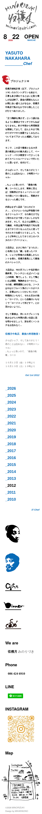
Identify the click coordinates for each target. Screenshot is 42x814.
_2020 (10, 430)
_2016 (10, 457)
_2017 (10, 450)
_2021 (10, 423)
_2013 (10, 478)
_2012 (10, 485)
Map (9, 753)
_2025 (10, 395)
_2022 (10, 416)
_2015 (10, 464)
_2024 (10, 402)
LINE (9, 686)
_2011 (10, 492)
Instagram (16, 709)
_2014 (10, 471)
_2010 (10, 499)
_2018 (10, 444)
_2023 (10, 409)
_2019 (10, 437)
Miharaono (21, 810)
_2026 (10, 388)
